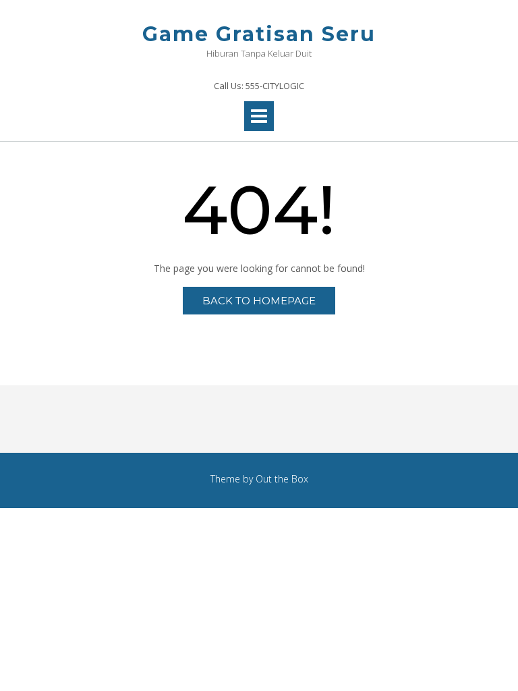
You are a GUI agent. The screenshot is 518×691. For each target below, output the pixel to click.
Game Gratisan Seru (259, 34)
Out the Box (282, 478)
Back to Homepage (259, 300)
